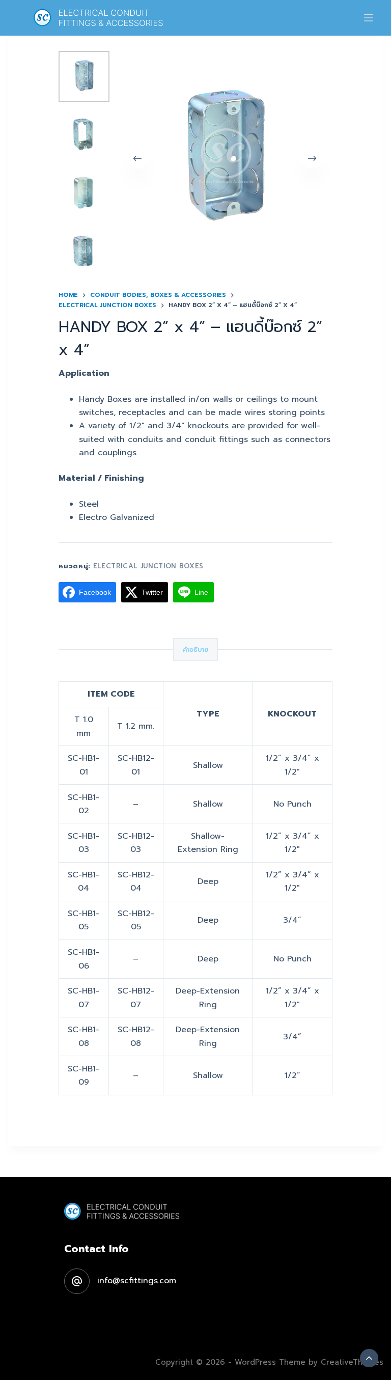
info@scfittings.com (136, 1281)
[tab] (195, 649)
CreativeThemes (352, 1362)
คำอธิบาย (195, 649)
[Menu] (368, 17)
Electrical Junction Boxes (148, 566)
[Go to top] (369, 1358)
